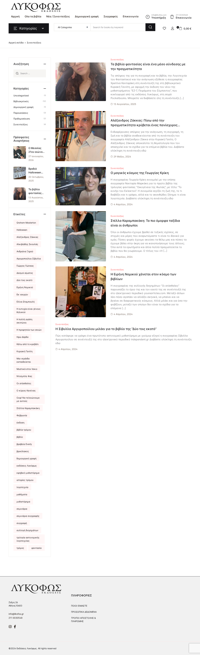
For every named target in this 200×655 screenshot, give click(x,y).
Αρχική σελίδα (16, 42)
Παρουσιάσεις (20, 113)
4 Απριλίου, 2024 (123, 204)
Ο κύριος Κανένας (26, 390)
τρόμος (20, 548)
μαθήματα (22, 494)
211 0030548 (15, 617)
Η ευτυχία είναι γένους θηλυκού (29, 310)
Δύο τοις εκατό (24, 280)
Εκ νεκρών (22, 294)
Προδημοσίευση (21, 118)
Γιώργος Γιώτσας (25, 265)
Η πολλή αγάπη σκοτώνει (24, 321)
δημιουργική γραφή (26, 458)
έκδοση (20, 422)
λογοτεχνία (22, 487)
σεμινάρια (22, 508)
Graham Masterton (26, 222)
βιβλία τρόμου (24, 429)
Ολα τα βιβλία (33, 16)
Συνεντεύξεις (117, 59)
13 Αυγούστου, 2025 (125, 104)
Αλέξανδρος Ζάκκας (27, 237)
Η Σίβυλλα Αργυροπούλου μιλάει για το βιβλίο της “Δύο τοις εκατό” (106, 329)
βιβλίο (20, 437)
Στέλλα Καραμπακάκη (28, 408)
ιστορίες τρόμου (25, 480)
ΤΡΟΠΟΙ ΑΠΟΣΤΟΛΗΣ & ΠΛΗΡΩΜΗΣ (83, 620)
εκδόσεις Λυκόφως (27, 465)
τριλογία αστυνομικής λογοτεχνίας (28, 539)
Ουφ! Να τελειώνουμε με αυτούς (28, 399)
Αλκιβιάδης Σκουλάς (27, 244)
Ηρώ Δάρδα (22, 337)
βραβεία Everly (24, 444)
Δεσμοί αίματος (25, 273)
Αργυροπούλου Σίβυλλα (29, 258)
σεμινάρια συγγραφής (28, 516)
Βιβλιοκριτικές (21, 101)
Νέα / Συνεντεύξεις (58, 16)
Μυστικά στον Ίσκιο (27, 369)
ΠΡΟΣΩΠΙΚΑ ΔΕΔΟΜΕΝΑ (84, 611)
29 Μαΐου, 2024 (122, 156)
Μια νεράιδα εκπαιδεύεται (24, 360)
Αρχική (15, 16)
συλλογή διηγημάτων (27, 530)
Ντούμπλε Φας (24, 376)
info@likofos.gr (16, 614)
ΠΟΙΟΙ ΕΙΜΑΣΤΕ (79, 605)
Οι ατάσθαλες (24, 383)
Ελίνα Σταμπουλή (26, 301)
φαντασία (36, 548)
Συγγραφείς (111, 16)
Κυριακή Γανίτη (24, 351)
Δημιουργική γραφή (87, 16)
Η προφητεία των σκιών (29, 329)
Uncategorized (21, 95)
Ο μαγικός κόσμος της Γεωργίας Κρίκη (140, 173)
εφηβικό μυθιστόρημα (28, 472)
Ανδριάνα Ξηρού (25, 251)
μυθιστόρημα (23, 501)
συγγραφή (22, 523)
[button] (172, 28)
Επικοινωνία (130, 16)
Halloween (22, 229)
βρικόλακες (23, 451)
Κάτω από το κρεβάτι (28, 344)
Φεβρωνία (22, 415)
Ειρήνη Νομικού (25, 287)
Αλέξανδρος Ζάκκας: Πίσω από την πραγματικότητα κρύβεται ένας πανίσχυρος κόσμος (144, 125)
